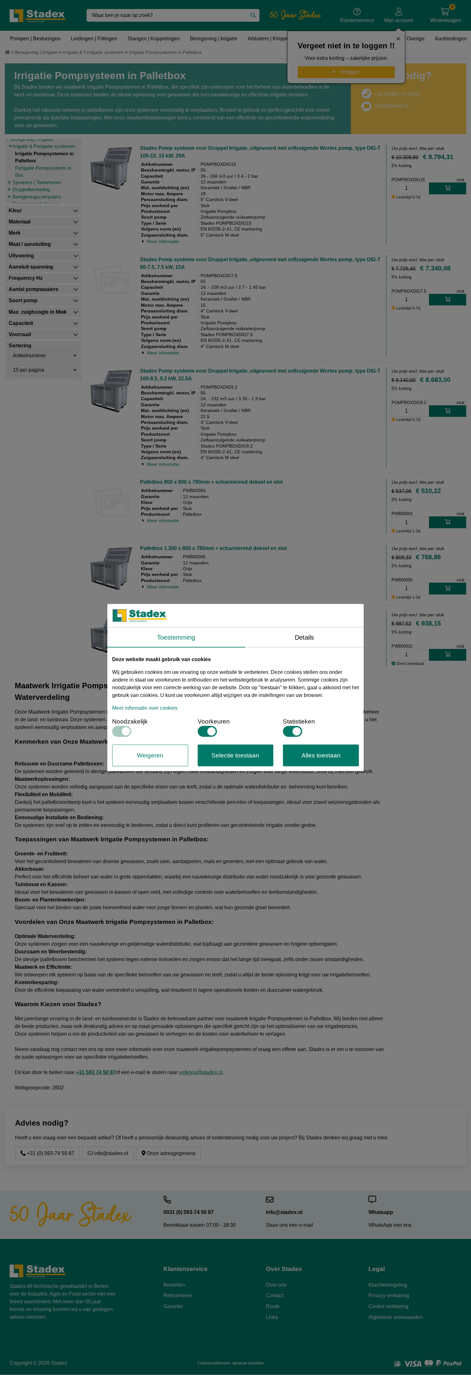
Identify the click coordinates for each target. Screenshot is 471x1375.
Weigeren (150, 755)
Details (304, 637)
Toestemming (176, 637)
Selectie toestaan (235, 755)
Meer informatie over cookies (145, 707)
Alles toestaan (321, 755)
